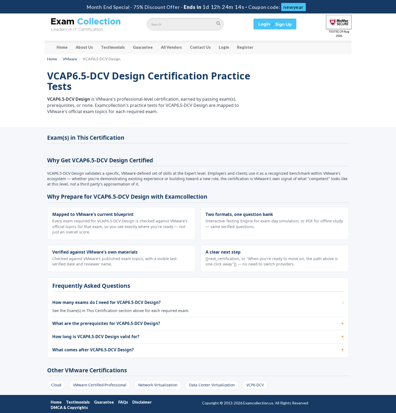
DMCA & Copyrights (69, 407)
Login (224, 47)
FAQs (123, 402)
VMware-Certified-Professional (99, 384)
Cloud (56, 384)
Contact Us (200, 47)
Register (245, 47)
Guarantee (143, 47)
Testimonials (113, 47)
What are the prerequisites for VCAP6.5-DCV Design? (106, 323)
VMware (70, 59)
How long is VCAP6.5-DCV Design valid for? (95, 336)
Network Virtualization (157, 384)
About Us (84, 47)
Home (62, 47)
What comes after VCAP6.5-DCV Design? (93, 349)
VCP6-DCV (255, 384)
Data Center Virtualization (212, 384)
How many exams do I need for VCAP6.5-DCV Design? (106, 302)
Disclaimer (142, 402)
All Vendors (171, 47)
